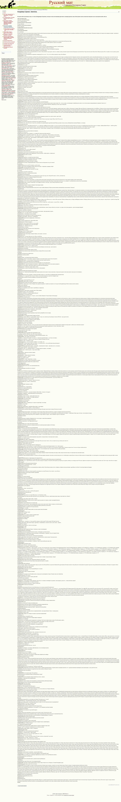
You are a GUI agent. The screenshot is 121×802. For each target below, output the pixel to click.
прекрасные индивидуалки (6, 62)
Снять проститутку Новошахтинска (7, 65)
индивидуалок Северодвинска (6, 85)
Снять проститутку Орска (7, 68)
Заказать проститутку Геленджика (8, 80)
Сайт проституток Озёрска (6, 89)
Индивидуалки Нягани (6, 75)
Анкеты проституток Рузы (11, 78)
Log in (3, 98)
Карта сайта (4, 99)
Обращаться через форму (69, 795)
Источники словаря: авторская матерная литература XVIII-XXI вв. (32, 9)
